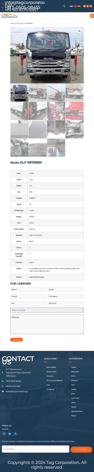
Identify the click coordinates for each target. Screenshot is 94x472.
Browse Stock (51, 372)
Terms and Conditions (55, 380)
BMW (73, 376)
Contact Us (50, 389)
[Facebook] (84, 6)
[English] (75, 6)
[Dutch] (71, 6)
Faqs (48, 385)
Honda (73, 389)
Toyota (73, 367)
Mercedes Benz (76, 411)
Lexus (73, 402)
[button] (92, 16)
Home (13, 23)
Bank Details (51, 367)
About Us (50, 376)
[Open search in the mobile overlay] (64, 6)
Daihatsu (74, 380)
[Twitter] (87, 6)
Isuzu (73, 394)
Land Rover (75, 398)
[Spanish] (79, 6)
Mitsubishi (75, 372)
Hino (73, 385)
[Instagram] (90, 6)
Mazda (73, 407)
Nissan (73, 416)
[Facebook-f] (4, 434)
